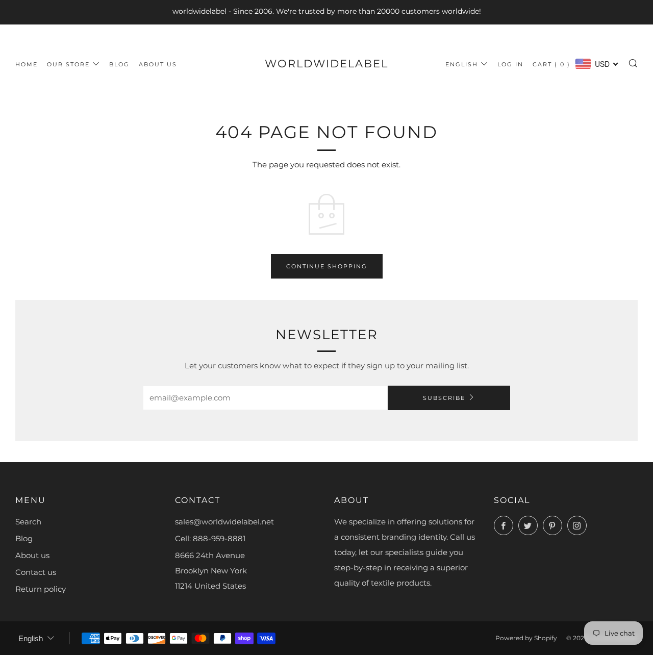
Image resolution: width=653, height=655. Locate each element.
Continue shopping (326, 266)
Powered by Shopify (526, 638)
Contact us (35, 572)
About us (158, 64)
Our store (68, 64)
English (461, 64)
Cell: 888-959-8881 (210, 538)
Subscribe (444, 397)
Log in (510, 64)
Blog (119, 64)
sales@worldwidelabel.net (224, 521)
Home (26, 64)
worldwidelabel (326, 63)
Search (28, 521)
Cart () (551, 64)
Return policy (40, 589)
